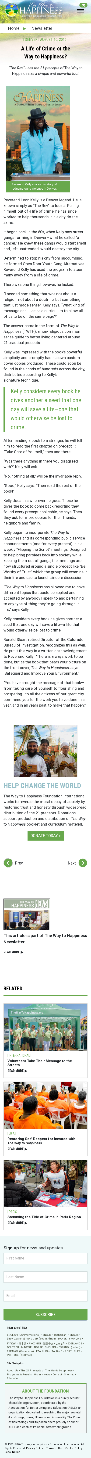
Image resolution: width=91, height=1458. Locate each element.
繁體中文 (48, 1343)
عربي (60, 1343)
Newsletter (42, 28)
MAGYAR (26, 1347)
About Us (12, 1370)
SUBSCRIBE (45, 1314)
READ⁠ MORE (13, 952)
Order (37, 1374)
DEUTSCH (13, 1347)
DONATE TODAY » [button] (46, 835)
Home (14, 28)
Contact (57, 1374)
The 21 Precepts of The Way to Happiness (47, 1370)
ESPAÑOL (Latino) (69, 1347)
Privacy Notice (35, 1448)
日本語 (22, 1343)
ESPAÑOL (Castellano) (20, 1351)
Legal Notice (12, 1452)
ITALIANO (56, 1351)
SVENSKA (50, 1347)
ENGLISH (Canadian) (55, 1334)
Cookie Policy (73, 1448)
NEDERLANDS (74, 1343)
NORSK (38, 1347)
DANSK (62, 1338)
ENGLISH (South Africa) (41, 1338)
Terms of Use (54, 1448)
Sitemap (69, 1374)
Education (13, 1378)
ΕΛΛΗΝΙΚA (42, 1351)
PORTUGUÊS (72, 1351)
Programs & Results (19, 1374)
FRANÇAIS (75, 1338)
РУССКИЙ (35, 1343)
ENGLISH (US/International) (23, 1334)
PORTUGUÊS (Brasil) (19, 1355)
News (46, 1374)
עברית (11, 1343)
